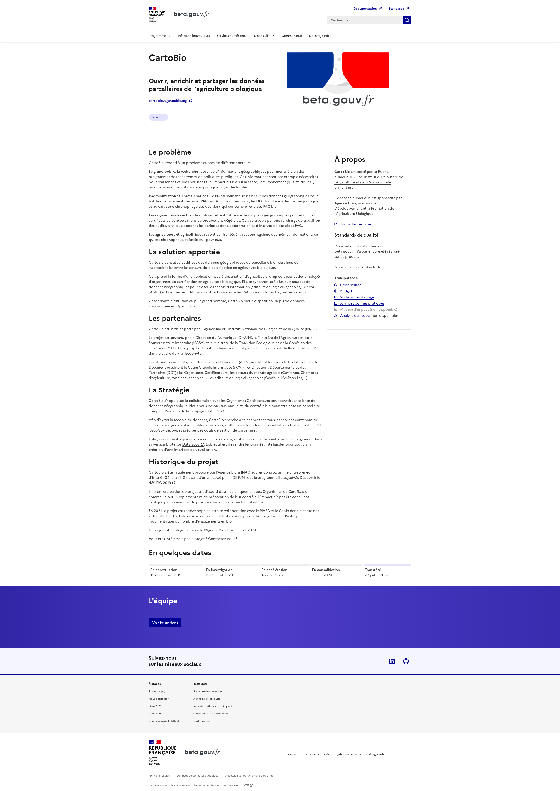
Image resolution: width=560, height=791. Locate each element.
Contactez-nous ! (222, 538)
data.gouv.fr (375, 754)
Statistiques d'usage (356, 297)
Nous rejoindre (320, 35)
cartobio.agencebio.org (168, 100)
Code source (350, 284)
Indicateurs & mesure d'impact (212, 706)
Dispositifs (261, 35)
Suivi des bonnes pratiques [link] (361, 303)
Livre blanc (155, 714)
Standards (396, 8)
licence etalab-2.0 (238, 785)
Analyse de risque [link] (355, 315)
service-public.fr (317, 754)
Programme (157, 35)
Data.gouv (191, 444)
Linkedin (392, 661)
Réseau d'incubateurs (194, 35)
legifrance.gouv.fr (348, 754)
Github (406, 661)
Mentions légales (159, 776)
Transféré (158, 117)
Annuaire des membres (207, 691)
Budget (345, 291)
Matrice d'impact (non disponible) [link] (368, 309)
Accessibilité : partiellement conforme (249, 776)
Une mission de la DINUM (165, 721)
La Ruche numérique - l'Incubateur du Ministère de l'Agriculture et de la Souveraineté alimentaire (368, 179)
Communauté (292, 35)
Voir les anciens (165, 622)
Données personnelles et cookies (197, 776)
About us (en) (157, 691)
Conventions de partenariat (210, 714)
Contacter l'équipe (355, 224)
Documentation (365, 8)
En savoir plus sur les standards (357, 267)
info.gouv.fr (291, 754)
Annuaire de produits (206, 699)
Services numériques (232, 35)
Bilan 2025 (155, 706)
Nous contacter (159, 699)
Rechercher (406, 20)
